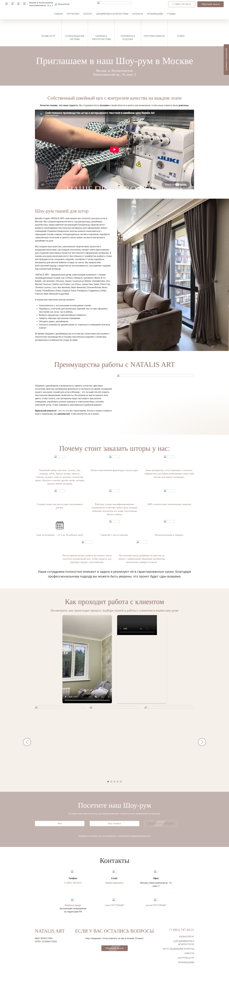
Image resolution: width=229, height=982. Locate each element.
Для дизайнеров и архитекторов (184, 943)
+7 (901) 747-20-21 (181, 4)
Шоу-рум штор (186, 958)
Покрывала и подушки (128, 38)
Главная (58, 14)
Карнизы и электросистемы (101, 38)
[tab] (108, 781)
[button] (59, 742)
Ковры (180, 36)
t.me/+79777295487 (114, 905)
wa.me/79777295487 (156, 905)
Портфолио (73, 14)
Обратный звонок (210, 4)
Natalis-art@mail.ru (114, 883)
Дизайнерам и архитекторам (112, 14)
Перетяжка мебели (154, 36)
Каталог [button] (87, 14)
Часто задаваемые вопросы (178, 949)
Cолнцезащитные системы (75, 38)
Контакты (137, 14)
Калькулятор (186, 936)
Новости (189, 953)
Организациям (155, 14)
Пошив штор (48, 36)
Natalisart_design (73, 905)
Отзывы (171, 14)
